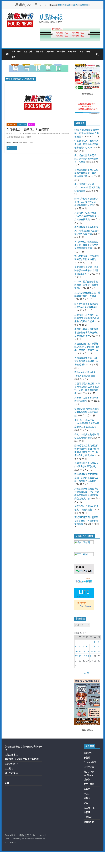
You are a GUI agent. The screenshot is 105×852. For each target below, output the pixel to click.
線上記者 (9, 768)
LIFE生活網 (89, 766)
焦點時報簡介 (11, 763)
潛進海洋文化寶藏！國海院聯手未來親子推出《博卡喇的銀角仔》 (86, 270)
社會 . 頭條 (16, 51)
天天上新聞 (89, 784)
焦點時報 (51, 17)
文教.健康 (50, 51)
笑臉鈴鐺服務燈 (14, 137)
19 (84, 656)
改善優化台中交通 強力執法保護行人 (29, 129)
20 (87, 656)
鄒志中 (29, 137)
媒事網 (87, 779)
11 (80, 651)
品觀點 (87, 788)
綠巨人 (23, 137)
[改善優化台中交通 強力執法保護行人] (38, 84)
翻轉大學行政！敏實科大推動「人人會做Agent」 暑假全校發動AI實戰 (86, 202)
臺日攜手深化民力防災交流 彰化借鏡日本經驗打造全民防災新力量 (86, 230)
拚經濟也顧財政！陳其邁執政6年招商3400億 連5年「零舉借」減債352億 (86, 347)
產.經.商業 (72, 51)
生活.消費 (61, 51)
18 (80, 656)
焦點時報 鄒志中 (31, 133)
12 (84, 651)
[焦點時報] (7, 54)
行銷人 (87, 793)
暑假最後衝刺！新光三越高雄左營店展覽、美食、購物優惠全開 (73, 6)
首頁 (7, 783)
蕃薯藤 (87, 757)
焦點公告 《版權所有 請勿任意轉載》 (22, 759)
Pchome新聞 (90, 762)
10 (76, 651)
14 (91, 651)
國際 (13, 57)
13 (87, 651)
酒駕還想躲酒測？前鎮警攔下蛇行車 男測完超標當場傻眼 (86, 520)
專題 (88, 51)
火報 (86, 803)
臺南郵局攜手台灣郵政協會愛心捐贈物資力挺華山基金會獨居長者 (86, 332)
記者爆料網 (89, 821)
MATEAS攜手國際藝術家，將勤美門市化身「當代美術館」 (87, 285)
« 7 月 (86, 672)
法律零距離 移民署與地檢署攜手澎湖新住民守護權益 (86, 412)
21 (91, 656)
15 (95, 651)
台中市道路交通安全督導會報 (50, 133)
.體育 (81, 51)
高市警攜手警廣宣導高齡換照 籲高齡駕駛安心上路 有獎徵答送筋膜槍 (86, 477)
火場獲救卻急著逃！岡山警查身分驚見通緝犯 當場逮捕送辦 (86, 361)
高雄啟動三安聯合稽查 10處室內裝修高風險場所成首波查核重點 (86, 216)
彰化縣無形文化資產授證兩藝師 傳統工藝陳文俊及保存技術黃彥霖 (86, 245)
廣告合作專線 (11, 754)
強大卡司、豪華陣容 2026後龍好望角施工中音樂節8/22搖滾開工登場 (86, 423)
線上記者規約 (11, 773)
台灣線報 (88, 817)
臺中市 (31, 124)
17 (76, 656)
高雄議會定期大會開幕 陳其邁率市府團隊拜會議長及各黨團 (86, 158)
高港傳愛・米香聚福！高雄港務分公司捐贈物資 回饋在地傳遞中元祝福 (86, 318)
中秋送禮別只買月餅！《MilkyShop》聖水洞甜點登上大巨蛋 (87, 187)
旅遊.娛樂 (39, 51)
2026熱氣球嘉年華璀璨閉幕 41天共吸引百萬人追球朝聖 (86, 133)
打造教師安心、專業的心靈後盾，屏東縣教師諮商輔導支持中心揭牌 (86, 144)
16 (99, 651)
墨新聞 (87, 798)
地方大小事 (28, 51)
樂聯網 (87, 812)
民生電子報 (89, 807)
